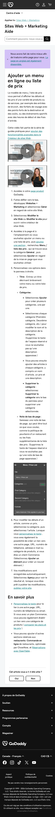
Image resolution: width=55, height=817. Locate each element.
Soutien (6, 703)
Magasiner (7, 733)
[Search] (47, 39)
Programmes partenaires (15, 718)
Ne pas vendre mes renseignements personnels (27, 783)
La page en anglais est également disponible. (29, 60)
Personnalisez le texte (25, 604)
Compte (6, 725)
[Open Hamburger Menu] (3, 4)
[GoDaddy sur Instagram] (12, 764)
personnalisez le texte (30, 534)
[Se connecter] (43, 4)
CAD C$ (45, 756)
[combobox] (24, 39)
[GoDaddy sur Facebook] (4, 764)
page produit (37, 191)
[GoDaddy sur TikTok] (19, 764)
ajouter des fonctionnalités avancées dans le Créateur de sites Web (25, 134)
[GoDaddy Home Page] (14, 743)
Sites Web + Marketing (28, 20)
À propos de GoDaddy (13, 695)
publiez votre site (22, 588)
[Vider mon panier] (50, 5)
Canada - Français (11, 756)
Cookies (49, 776)
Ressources (8, 710)
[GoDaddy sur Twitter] (26, 764)
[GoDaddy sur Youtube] (34, 764)
